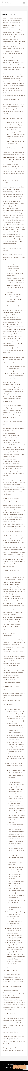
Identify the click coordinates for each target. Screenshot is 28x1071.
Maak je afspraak (17, 1067)
